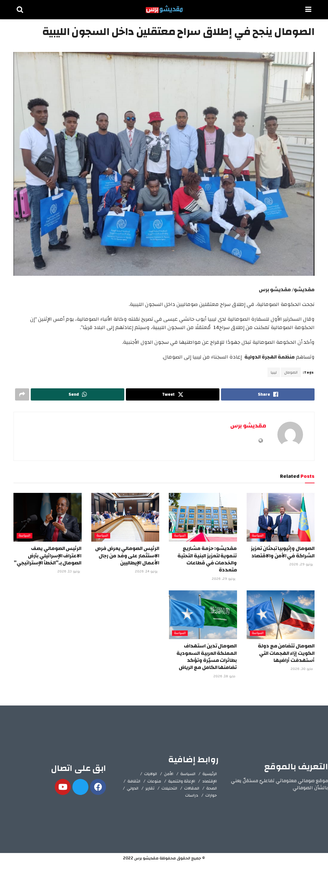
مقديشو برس (248, 425)
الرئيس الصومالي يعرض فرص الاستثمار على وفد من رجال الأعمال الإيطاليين (127, 556)
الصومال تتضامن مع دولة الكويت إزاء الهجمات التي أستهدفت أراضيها (286, 653)
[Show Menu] (308, 9)
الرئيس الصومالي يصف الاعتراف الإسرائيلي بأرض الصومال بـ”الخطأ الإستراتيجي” (47, 556)
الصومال (291, 372)
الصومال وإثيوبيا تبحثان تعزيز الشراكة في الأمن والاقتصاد (283, 552)
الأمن (168, 774)
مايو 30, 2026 (302, 669)
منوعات (154, 781)
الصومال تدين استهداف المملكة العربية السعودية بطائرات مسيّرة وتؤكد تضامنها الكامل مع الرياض (206, 656)
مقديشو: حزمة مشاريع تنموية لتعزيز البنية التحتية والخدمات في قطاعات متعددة (207, 559)
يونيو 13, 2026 (69, 571)
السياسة (258, 535)
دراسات (191, 795)
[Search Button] (20, 9)
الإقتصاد (209, 781)
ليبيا (274, 372)
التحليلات (169, 788)
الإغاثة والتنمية (181, 781)
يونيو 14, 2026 (147, 571)
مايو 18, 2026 (224, 676)
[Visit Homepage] (164, 9)
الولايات (150, 774)
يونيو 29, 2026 (301, 564)
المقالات (191, 788)
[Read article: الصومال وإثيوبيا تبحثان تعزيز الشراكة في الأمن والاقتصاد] (281, 517)
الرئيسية (209, 774)
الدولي (132, 788)
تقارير (149, 788)
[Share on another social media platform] (22, 394)
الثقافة (133, 781)
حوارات (211, 795)
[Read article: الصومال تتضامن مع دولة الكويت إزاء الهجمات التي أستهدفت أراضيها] (281, 614)
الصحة (211, 788)
